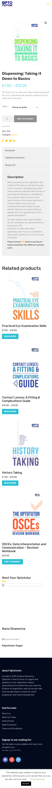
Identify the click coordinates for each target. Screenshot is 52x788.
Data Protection (9, 725)
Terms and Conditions (12, 728)
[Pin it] (10, 140)
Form (5, 106)
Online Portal (8, 721)
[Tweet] (6, 140)
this (23, 242)
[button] (45, 22)
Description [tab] (10, 150)
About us (6, 713)
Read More (10, 336)
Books (15, 134)
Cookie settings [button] (37, 779)
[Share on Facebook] (3, 140)
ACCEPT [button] (26, 784)
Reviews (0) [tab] (10, 165)
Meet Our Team (9, 717)
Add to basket (25, 119)
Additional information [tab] (15, 158)
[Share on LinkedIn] (14, 140)
